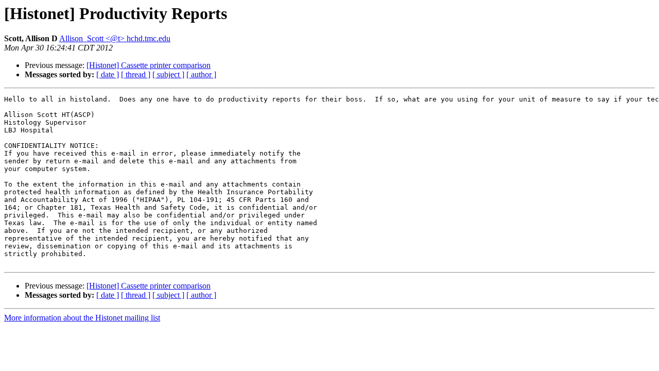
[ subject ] (168, 74)
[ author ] (201, 74)
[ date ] (107, 74)
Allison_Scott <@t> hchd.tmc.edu (114, 38)
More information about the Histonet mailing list (82, 317)
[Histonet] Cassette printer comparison (148, 65)
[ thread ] (135, 74)
